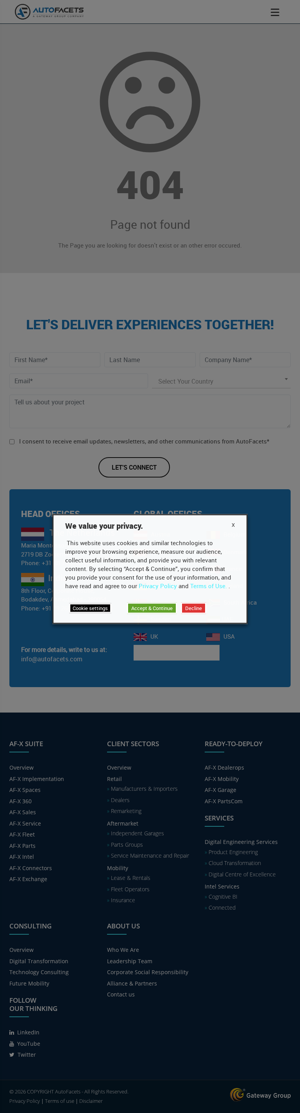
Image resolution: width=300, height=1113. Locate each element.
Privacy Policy (158, 586)
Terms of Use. (208, 586)
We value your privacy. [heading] (104, 526)
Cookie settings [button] (90, 608)
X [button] (233, 524)
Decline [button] (193, 608)
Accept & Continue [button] (152, 608)
